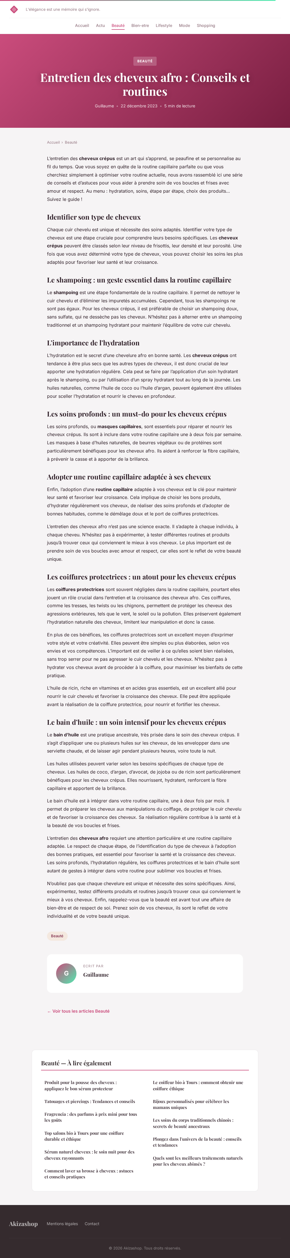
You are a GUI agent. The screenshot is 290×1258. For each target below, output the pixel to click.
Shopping (206, 25)
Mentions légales (62, 1223)
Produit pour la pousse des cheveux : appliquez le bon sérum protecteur (80, 1085)
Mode (184, 25)
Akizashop (23, 1223)
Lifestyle (164, 25)
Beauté (118, 25)
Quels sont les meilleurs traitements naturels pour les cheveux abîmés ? (198, 1161)
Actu (100, 25)
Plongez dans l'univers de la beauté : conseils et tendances (197, 1142)
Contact (92, 1223)
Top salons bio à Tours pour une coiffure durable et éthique (84, 1136)
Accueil (82, 25)
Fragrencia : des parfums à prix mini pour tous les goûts (90, 1117)
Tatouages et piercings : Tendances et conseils (89, 1101)
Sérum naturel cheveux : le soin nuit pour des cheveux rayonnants (89, 1155)
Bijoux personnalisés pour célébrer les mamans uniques (191, 1104)
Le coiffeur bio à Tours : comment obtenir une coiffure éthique (198, 1085)
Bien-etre (140, 25)
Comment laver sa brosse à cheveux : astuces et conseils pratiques (88, 1174)
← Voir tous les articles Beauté (78, 1011)
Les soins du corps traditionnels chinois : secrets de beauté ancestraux (193, 1123)
